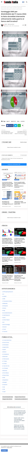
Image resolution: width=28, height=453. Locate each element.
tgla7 (4, 391)
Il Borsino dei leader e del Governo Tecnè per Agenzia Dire (20, 259)
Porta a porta (6, 342)
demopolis (5, 305)
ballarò (4, 351)
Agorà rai (13, 121)
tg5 (4, 389)
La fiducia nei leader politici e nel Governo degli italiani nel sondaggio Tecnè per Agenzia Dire (19, 241)
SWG (4, 298)
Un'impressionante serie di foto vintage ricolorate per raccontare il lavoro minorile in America (20, 413)
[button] (26, 2)
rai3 (4, 377)
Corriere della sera (7, 340)
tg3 (4, 387)
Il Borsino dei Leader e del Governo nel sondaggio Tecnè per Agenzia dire (7, 259)
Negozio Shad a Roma (20, 397)
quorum (5, 326)
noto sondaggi (6, 324)
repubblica (5, 380)
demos (4, 308)
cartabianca (6, 354)
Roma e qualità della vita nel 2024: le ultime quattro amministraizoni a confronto (19, 185)
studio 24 (5, 384)
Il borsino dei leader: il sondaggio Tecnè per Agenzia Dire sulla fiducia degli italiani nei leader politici (8, 278)
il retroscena (6, 358)
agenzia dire (6, 347)
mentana (5, 370)
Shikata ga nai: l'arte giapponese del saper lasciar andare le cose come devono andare (19, 427)
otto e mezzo (6, 372)
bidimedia (5, 303)
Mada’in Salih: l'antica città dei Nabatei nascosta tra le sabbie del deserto (19, 420)
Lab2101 (4, 296)
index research (6, 315)
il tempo (5, 361)
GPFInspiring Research (8, 291)
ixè (3, 322)
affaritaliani (5, 344)
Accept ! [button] (4, 450)
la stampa (5, 368)
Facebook (10, 125)
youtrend (5, 331)
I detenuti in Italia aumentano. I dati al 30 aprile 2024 (20, 203)
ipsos (4, 317)
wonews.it (18, 407)
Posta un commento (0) (14, 164)
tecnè (4, 329)
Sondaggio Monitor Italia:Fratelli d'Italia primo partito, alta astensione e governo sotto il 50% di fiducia (7, 241)
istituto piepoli (6, 319)
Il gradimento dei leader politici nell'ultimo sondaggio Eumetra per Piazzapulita (19, 278)
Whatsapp (19, 125)
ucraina (9, 6)
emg (18, 121)
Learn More (9, 447)
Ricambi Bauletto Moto (8, 397)
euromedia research (7, 312)
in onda (5, 363)
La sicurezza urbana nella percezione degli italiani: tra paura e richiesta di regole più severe (7, 185)
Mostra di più (23, 142)
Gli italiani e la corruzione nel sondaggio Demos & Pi (7, 203)
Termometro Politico (7, 301)
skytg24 (5, 382)
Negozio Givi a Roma (7, 399)
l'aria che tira (6, 366)
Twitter (15, 125)
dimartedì (5, 356)
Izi (3, 294)
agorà (8, 121)
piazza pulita (6, 375)
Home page (3, 6)
